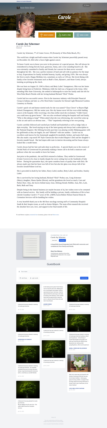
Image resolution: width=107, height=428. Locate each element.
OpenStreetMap (55, 424)
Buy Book (62, 240)
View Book (54, 240)
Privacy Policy (49, 421)
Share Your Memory (83, 254)
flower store (56, 214)
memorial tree (33, 214)
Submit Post (84, 278)
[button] (28, 293)
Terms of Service (57, 421)
